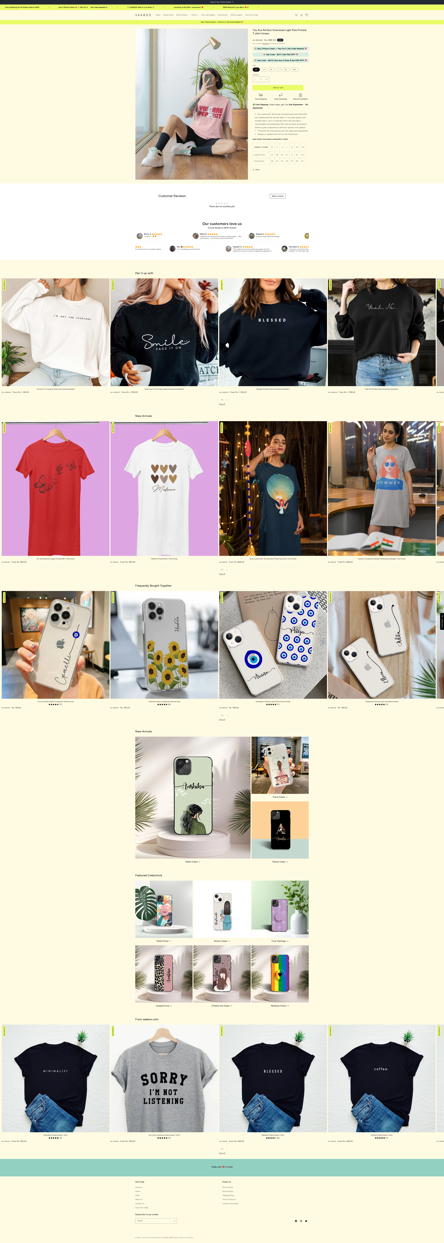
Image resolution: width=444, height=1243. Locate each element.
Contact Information (230, 1204)
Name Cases (191, 861)
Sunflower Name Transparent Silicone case (164, 701)
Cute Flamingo (279, 941)
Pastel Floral (163, 941)
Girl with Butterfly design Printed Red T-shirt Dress (55, 559)
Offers (137, 1191)
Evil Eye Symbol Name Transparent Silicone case (56, 701)
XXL (294, 70)
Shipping (265, 43)
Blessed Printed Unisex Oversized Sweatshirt (273, 389)
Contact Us (139, 1204)
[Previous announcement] (136, 22)
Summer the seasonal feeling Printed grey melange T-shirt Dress (381, 559)
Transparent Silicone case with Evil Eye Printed (273, 701)
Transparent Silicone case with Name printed (381, 701)
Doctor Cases (220, 941)
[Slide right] (227, 399)
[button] (194, 15)
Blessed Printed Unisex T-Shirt (273, 1135)
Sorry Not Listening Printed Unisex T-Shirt (164, 1135)
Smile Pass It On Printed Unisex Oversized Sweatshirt (164, 389)
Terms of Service (229, 1199)
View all (222, 404)
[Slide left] (216, 399)
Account (138, 1187)
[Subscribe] (174, 1221)
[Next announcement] (307, 22)
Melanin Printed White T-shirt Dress (164, 559)
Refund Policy (227, 1191)
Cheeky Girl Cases (221, 1006)
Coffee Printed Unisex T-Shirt (382, 1135)
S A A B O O (145, 1237)
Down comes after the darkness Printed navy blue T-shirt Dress (273, 559)
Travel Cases (279, 797)
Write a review (278, 196)
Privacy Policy (227, 1187)
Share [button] (257, 170)
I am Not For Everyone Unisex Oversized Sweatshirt (55, 389)
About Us (139, 1199)
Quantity (256, 75)
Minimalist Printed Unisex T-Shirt (56, 1135)
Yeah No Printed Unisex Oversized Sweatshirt (382, 389)
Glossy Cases (278, 861)
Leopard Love (162, 1006)
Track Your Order (142, 1208)
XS (256, 70)
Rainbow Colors (278, 1006)
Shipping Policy (228, 1195)
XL (286, 70)
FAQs (137, 1195)
